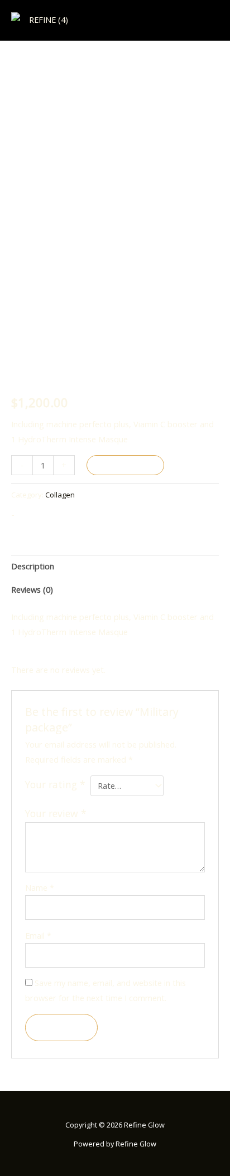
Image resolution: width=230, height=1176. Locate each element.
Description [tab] (32, 566)
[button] (211, 20)
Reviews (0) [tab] (32, 589)
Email (38, 935)
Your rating (55, 784)
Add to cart (125, 465)
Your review (56, 813)
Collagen (60, 495)
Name (39, 887)
